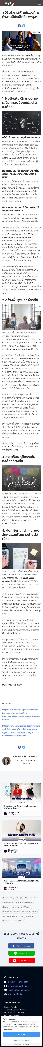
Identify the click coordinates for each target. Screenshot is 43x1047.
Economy (35, 911)
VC (36, 916)
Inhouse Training (8, 898)
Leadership (7, 911)
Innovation (29, 916)
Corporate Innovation (10, 916)
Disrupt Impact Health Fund (14, 1013)
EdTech (14, 921)
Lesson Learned (17, 907)
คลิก (4, 678)
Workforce (27, 907)
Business (6, 907)
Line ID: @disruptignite (18, 990)
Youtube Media (15, 994)
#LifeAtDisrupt (8, 902)
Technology (19, 902)
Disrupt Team (13, 813)
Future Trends (33, 898)
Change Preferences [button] (21, 1040)
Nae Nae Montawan (25, 756)
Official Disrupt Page (17, 986)
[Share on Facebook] (19, 25)
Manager (19, 898)
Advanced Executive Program (15, 1010)
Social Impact (25, 911)
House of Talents (10, 1007)
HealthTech (29, 902)
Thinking (16, 911)
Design (22, 916)
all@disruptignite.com (18, 982)
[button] (39, 3)
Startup (21, 921)
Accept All (21, 1034)
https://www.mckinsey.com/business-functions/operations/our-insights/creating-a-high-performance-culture (21, 714)
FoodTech (6, 921)
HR (26, 898)
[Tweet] (23, 25)
